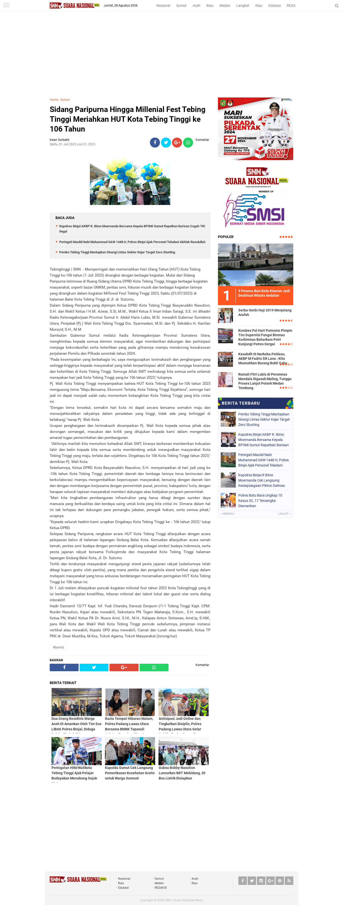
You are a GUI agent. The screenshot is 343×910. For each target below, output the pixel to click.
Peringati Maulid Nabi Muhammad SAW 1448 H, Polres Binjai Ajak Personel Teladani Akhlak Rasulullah (132, 242)
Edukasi (274, 6)
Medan (224, 6)
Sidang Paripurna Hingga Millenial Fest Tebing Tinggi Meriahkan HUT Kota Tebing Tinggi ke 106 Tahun (127, 119)
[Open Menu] (6, 5)
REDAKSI (294, 6)
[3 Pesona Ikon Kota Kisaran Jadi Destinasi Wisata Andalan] (255, 264)
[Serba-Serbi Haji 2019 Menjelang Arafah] (225, 314)
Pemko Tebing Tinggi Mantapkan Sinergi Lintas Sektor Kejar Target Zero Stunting (117, 252)
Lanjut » (284, 513)
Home (54, 99)
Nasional (163, 6)
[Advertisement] (171, 60)
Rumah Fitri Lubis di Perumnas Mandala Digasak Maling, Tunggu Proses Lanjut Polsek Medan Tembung (265, 381)
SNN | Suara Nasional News (184, 900)
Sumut (181, 6)
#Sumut (58, 647)
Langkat (242, 6)
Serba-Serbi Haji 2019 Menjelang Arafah (265, 312)
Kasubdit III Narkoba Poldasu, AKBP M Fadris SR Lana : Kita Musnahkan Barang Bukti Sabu (262, 358)
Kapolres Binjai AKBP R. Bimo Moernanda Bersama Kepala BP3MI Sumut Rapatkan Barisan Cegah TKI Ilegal (263, 439)
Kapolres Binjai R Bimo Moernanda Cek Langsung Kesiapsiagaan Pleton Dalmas (261, 480)
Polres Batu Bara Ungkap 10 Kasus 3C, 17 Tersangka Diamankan (260, 500)
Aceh (196, 6)
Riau (209, 6)
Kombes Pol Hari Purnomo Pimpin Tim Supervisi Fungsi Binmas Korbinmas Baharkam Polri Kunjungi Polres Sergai (265, 337)
